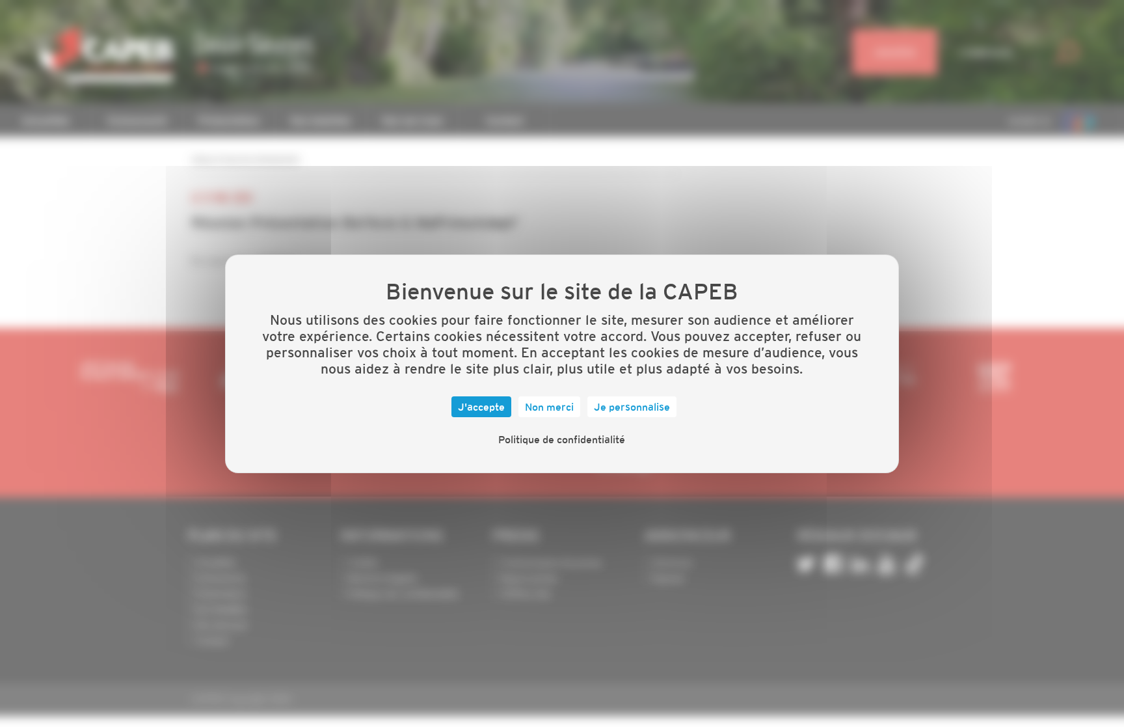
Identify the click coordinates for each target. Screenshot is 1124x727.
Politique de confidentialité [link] (561, 439)
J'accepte (481, 407)
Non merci (549, 407)
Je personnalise (632, 407)
